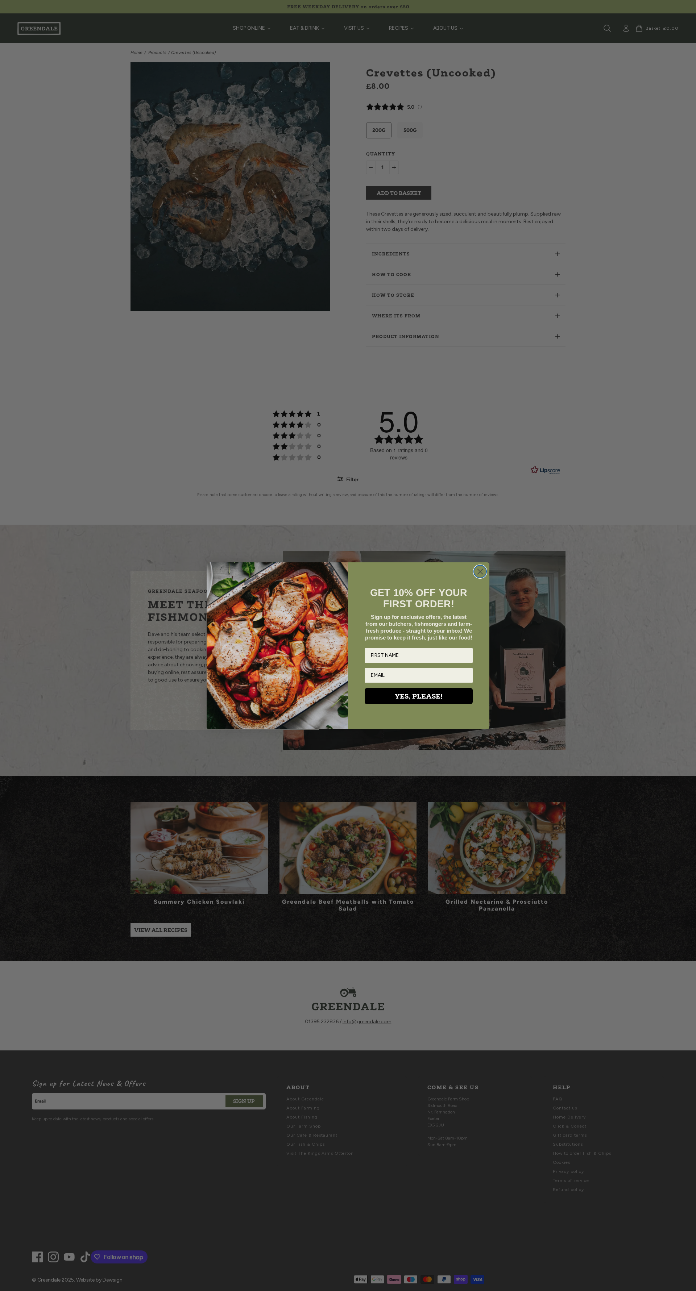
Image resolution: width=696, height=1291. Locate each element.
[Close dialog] (480, 571)
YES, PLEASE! (419, 696)
